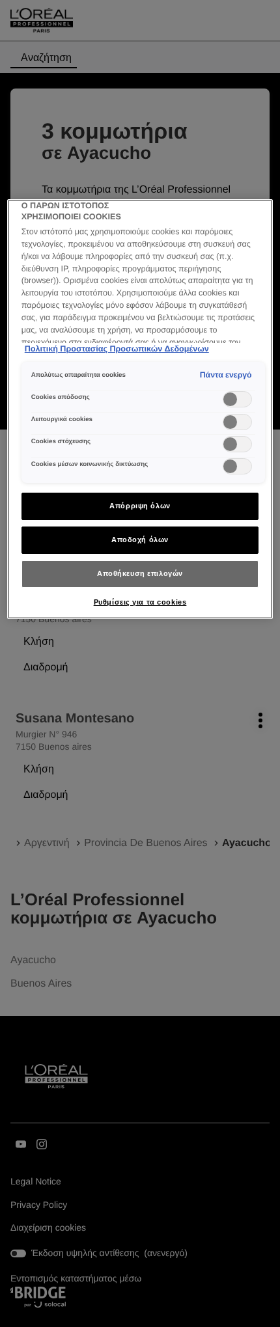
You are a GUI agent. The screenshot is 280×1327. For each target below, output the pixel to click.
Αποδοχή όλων (140, 539)
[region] (140, 409)
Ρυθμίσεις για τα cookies (140, 602)
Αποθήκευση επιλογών (140, 573)
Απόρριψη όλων (139, 506)
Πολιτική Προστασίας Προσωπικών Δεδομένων (117, 348)
